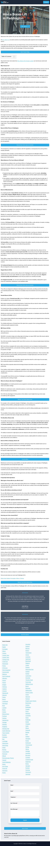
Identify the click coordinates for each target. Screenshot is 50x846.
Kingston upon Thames (31, 700)
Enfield (27, 721)
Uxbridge (28, 751)
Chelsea (22, 578)
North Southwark (6, 676)
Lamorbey (28, 753)
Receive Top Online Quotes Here (25, 399)
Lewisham (28, 656)
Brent (3, 705)
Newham (28, 698)
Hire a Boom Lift (5, 39)
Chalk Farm (5, 661)
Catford (27, 665)
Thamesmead (29, 744)
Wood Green (5, 743)
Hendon (4, 711)
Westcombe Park (29, 669)
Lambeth (4, 707)
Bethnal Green (5, 714)
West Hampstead (6, 670)
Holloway (4, 686)
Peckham (4, 716)
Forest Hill (4, 768)
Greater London (29, 692)
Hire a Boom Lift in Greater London (25, 60)
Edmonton (28, 688)
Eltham (27, 728)
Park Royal (4, 703)
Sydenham (28, 659)
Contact (46, 2)
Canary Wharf (5, 751)
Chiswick (4, 691)
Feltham (27, 736)
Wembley (4, 724)
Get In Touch (25, 828)
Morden (27, 650)
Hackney (4, 718)
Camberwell (5, 701)
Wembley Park (5, 728)
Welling (27, 747)
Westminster (5, 663)
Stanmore (28, 696)
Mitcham (27, 648)
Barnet (27, 686)
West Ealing (5, 745)
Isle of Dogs (5, 766)
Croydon (27, 709)
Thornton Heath (29, 680)
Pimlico (4, 665)
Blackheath (28, 661)
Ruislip (27, 740)
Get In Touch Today (25, 52)
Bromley (4, 749)
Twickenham (28, 652)
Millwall (4, 755)
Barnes (4, 699)
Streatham (4, 737)
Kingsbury (4, 726)
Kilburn (17, 578)
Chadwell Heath (29, 759)
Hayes (27, 717)
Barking (27, 732)
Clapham (4, 688)
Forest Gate (28, 682)
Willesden (4, 678)
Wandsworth (5, 693)
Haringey (4, 722)
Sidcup (27, 749)
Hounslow (28, 677)
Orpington (28, 765)
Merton (4, 764)
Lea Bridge (4, 741)
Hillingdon (28, 738)
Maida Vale (3, 578)
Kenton (4, 772)
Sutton (27, 726)
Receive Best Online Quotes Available (25, 144)
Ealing (3, 747)
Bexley (27, 763)
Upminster (28, 774)
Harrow (27, 654)
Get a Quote (24, 26)
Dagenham (28, 761)
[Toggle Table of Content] (13, 57)
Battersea (4, 674)
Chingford (28, 724)
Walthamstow (29, 690)
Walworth (4, 695)
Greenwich (4, 770)
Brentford (4, 735)
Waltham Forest (29, 684)
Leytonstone (28, 675)
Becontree (28, 755)
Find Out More (25, 459)
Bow (3, 739)
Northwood (28, 742)
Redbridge (28, 719)
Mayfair (8, 578)
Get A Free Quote (25, 634)
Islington (4, 684)
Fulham (4, 680)
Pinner (27, 711)
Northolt (27, 673)
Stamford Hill (5, 720)
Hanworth (28, 730)
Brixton (4, 709)
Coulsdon (28, 757)
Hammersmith (5, 672)
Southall (27, 671)
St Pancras (4, 667)
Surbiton (27, 705)
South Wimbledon (6, 762)
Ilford (27, 734)
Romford (27, 768)
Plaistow (27, 667)
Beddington (28, 707)
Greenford (28, 644)
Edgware (28, 663)
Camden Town (5, 655)
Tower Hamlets (5, 732)
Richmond (4, 753)
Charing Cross (5, 659)
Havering (28, 770)
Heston (27, 694)
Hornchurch (28, 772)
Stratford (27, 646)
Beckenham (28, 703)
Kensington (13, 578)
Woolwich (28, 713)
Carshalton (28, 715)
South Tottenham (6, 730)
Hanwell (4, 760)
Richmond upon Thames (8, 758)
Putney (4, 697)
